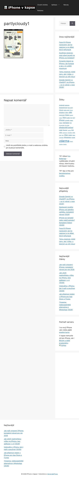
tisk (63, 135)
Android (61, 105)
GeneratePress (52, 474)
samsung (65, 132)
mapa (71, 120)
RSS (72, 130)
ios (71, 118)
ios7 (74, 118)
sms (74, 132)
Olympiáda (61, 125)
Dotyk (71, 110)
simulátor (70, 132)
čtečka (64, 144)
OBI (71, 123)
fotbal (67, 115)
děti (70, 112)
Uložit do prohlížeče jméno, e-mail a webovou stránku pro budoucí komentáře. (27, 146)
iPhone (61, 120)
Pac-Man (67, 125)
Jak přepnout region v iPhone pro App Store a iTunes (67, 296)
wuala (73, 137)
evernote (62, 115)
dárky (66, 112)
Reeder (65, 130)
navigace (66, 123)
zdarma (64, 140)
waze (70, 135)
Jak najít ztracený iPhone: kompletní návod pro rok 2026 (66, 267)
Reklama (40, 10)
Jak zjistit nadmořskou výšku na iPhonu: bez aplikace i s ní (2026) (66, 278)
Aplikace (54, 5)
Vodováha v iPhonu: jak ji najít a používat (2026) (67, 288)
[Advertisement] (27, 74)
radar (61, 130)
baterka (67, 105)
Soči (60, 135)
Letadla (67, 120)
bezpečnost (63, 108)
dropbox (62, 112)
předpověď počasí (66, 128)
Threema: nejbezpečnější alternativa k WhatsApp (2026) (13, 463)
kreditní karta (64, 332)
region (69, 130)
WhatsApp (67, 137)
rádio (60, 132)
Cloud (61, 110)
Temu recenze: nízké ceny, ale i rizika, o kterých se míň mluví (67, 74)
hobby (60, 118)
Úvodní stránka (42, 5)
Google (71, 115)
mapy (60, 123)
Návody (66, 5)
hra (64, 117)
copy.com (66, 110)
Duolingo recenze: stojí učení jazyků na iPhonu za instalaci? (67, 55)
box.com (70, 107)
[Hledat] (72, 23)
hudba (68, 118)
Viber (66, 135)
